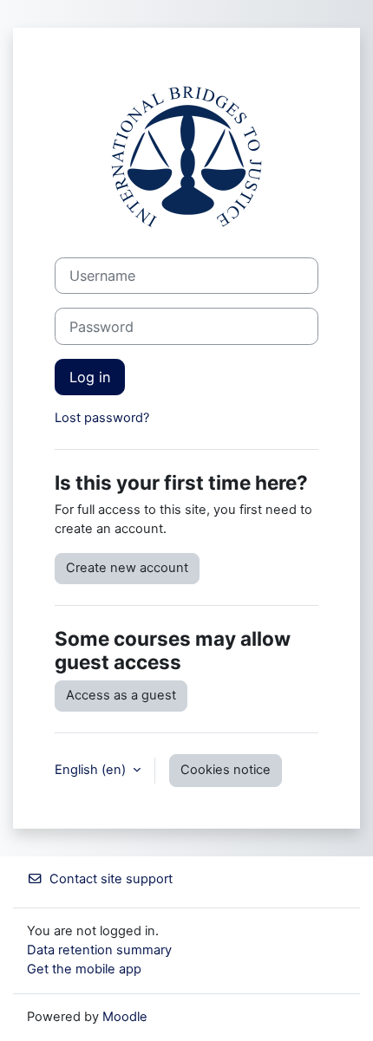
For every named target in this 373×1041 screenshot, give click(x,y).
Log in (89, 377)
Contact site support (111, 879)
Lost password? (102, 418)
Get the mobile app (84, 969)
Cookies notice (225, 769)
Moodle (124, 1017)
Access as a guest (121, 695)
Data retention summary (99, 950)
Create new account (127, 568)
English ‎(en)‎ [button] (92, 769)
